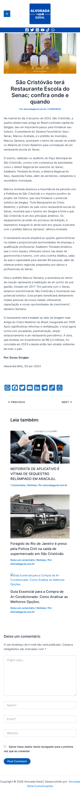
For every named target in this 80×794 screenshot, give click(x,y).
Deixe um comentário (22, 560)
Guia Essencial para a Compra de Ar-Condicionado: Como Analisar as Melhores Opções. (39, 596)
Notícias (32, 485)
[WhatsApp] (53, 30)
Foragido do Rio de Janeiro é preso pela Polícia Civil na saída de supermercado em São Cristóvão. (38, 548)
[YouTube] (42, 30)
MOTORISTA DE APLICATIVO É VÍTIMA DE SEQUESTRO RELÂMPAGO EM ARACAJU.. (34, 474)
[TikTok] (47, 30)
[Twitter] (32, 30)
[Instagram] (37, 30)
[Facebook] (27, 30)
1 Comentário (17, 485)
